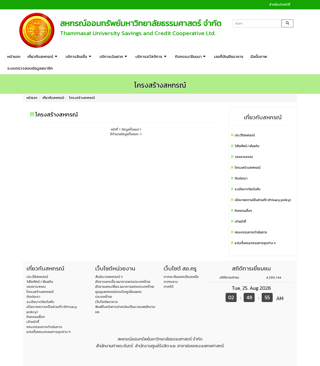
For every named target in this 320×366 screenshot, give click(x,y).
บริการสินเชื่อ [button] (76, 56)
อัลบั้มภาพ (258, 56)
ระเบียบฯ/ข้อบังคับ (247, 189)
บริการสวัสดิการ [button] (148, 56)
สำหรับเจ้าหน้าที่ (279, 4)
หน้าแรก (13, 56)
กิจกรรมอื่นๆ (243, 210)
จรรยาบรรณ (244, 156)
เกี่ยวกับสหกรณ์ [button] (40, 56)
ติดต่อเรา (241, 178)
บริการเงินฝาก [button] (111, 56)
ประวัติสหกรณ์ (245, 135)
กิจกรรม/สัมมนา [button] (188, 56)
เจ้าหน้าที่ (240, 221)
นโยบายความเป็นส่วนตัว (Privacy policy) (263, 200)
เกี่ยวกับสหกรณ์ (53, 97)
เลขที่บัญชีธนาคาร (228, 56)
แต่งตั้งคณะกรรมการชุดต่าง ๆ (255, 243)
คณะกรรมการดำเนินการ (251, 232)
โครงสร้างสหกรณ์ (82, 97)
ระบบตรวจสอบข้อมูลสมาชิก (30, 68)
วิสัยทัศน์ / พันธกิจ (247, 146)
